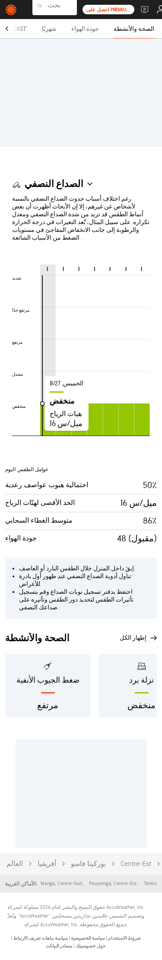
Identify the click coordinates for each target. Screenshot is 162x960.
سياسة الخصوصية (87, 938)
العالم (14, 864)
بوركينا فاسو (88, 864)
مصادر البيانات (59, 946)
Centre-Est (136, 864)
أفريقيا (47, 864)
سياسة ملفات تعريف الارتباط (40, 938)
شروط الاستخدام (124, 938)
